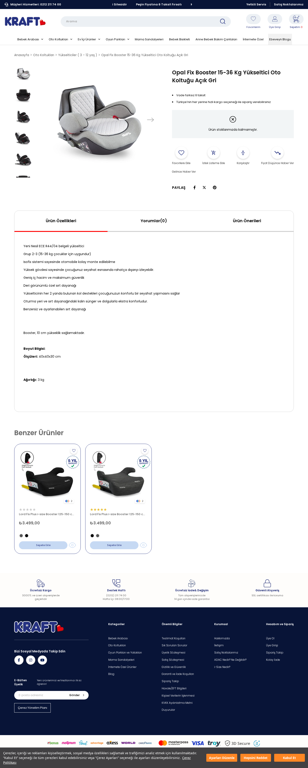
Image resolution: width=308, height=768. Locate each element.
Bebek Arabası (118, 638)
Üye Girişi (272, 645)
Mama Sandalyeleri (121, 660)
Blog (111, 674)
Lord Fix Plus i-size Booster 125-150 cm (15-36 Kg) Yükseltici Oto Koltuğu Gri (118, 514)
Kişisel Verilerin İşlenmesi (178, 695)
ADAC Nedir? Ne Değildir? (230, 660)
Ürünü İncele (72, 545)
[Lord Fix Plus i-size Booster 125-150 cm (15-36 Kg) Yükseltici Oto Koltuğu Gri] (118, 476)
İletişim (219, 645)
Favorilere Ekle (73, 450)
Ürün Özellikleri (61, 221)
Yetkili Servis (256, 4)
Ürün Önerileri (247, 221)
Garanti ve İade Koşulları (178, 674)
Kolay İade (273, 660)
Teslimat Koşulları (173, 638)
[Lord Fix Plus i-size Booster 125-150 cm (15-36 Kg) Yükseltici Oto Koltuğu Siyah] (47, 476)
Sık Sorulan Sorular (174, 645)
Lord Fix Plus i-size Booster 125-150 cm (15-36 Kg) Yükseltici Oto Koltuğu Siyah (47, 514)
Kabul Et (289, 758)
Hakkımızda (222, 638)
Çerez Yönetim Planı (32, 708)
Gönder (74, 695)
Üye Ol (270, 638)
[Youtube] (42, 660)
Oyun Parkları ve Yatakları (125, 652)
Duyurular (168, 710)
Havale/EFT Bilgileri (174, 688)
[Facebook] (19, 660)
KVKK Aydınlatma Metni (177, 703)
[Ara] (223, 21)
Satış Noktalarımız (288, 4)
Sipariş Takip (170, 681)
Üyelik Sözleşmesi (173, 652)
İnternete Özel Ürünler (122, 667)
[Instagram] (30, 660)
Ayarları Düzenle (221, 758)
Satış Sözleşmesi (173, 660)
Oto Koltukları (117, 645)
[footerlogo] (39, 627)
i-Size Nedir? (222, 667)
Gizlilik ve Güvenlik (174, 667)
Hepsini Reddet (255, 758)
